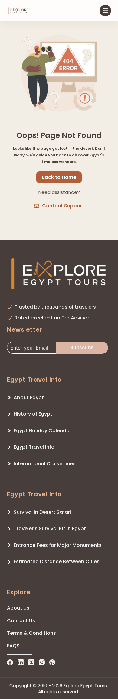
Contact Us (21, 620)
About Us (18, 607)
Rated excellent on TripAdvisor (52, 317)
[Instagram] (42, 662)
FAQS (13, 645)
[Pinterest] (52, 662)
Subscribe (81, 347)
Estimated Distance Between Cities (57, 561)
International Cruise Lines (45, 463)
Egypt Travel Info (34, 446)
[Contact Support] (36, 205)
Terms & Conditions (31, 633)
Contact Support (63, 205)
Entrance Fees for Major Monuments (58, 545)
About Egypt (29, 397)
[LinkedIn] (21, 662)
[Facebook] (10, 662)
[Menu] (105, 10)
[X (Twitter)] (31, 662)
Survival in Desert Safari (42, 512)
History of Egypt (33, 413)
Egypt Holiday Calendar (42, 430)
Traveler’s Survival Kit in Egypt (50, 528)
